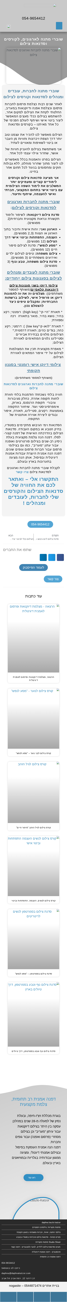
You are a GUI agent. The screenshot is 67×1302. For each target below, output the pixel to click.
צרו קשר (22, 472)
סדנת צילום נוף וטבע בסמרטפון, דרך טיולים (33, 1051)
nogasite (15, 1285)
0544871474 (32, 1285)
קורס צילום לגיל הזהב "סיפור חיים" (33, 827)
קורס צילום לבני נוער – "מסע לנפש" (33, 753)
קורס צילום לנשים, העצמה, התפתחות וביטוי (34, 900)
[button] (59, 25)
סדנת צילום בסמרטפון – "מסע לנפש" (33, 973)
